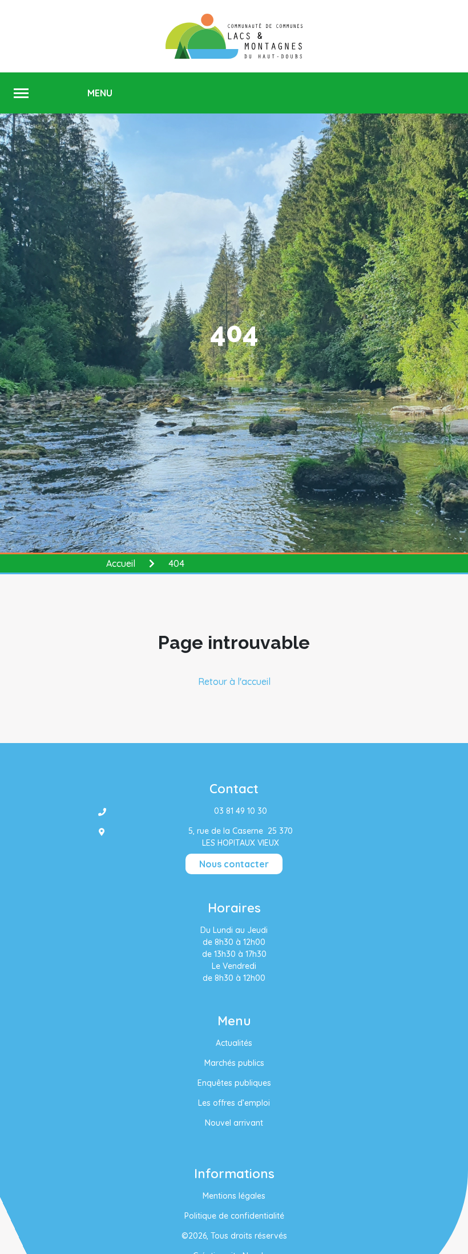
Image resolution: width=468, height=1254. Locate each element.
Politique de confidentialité (234, 1216)
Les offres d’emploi (234, 1103)
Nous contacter (234, 864)
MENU (99, 93)
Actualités (234, 1043)
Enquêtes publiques (234, 1083)
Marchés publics (234, 1063)
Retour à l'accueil (234, 681)
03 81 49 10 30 (240, 811)
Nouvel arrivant (234, 1123)
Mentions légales (234, 1196)
